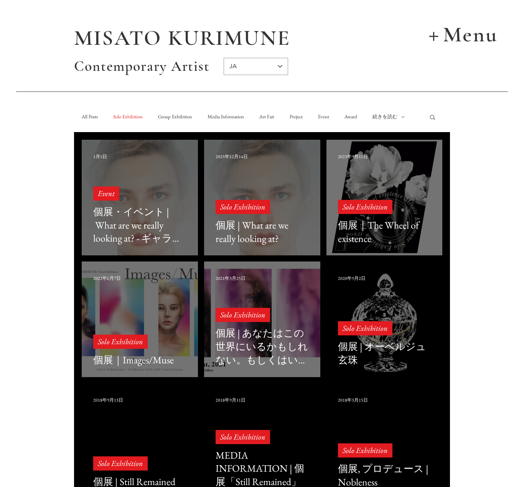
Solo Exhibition (128, 117)
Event (323, 117)
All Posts (90, 117)
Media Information (226, 117)
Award (350, 117)
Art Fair (266, 117)
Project (296, 117)
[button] (461, 34)
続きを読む (384, 117)
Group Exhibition (175, 117)
